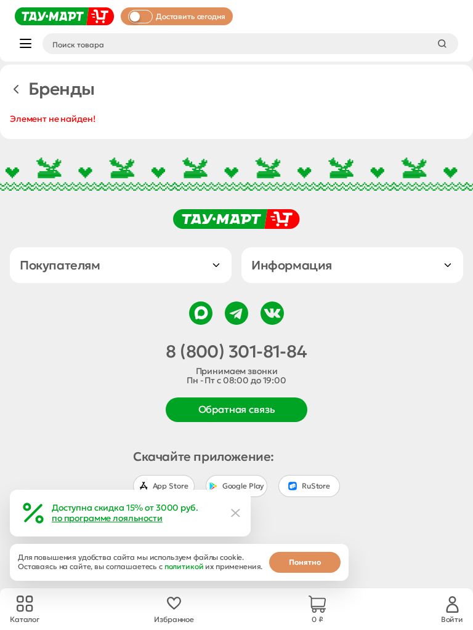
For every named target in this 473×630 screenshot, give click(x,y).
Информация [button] (291, 265)
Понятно (305, 562)
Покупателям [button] (60, 265)
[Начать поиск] (442, 44)
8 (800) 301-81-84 (236, 352)
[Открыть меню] (25, 43)
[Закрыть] (236, 513)
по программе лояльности (107, 518)
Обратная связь (236, 409)
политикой (184, 566)
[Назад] (16, 89)
